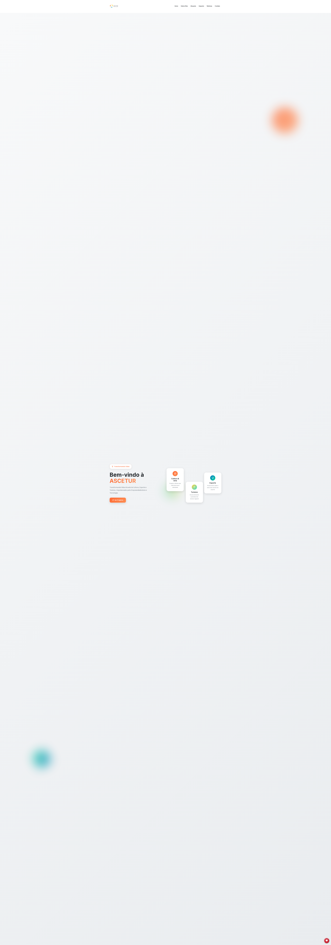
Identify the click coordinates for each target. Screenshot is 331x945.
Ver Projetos (118, 500)
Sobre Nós (184, 6)
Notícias (209, 6)
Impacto (201, 6)
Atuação (193, 6)
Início (176, 6)
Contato (217, 6)
